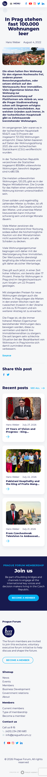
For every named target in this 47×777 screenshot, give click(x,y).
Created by (14, 772)
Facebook (26, 3)
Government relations (15, 693)
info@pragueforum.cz (18, 735)
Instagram (34, 3)
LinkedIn (43, 3)
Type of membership (14, 712)
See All (35, 388)
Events (6, 681)
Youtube (30, 3)
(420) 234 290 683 (16, 731)
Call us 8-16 (8, 727)
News (5, 677)
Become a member (23, 598)
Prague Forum (4, 3)
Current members (13, 708)
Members (8, 685)
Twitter (38, 3)
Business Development (16, 689)
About (6, 696)
